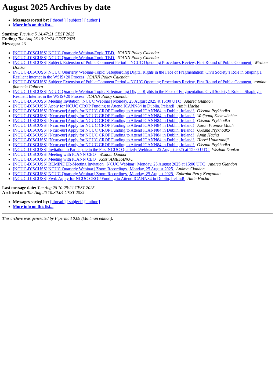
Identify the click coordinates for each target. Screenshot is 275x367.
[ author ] (92, 20)
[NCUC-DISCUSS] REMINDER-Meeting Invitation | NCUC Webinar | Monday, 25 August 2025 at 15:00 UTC (109, 164)
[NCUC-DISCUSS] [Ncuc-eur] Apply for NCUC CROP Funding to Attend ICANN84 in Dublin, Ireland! (104, 111)
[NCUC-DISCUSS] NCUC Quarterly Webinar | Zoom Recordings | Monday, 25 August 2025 (93, 169)
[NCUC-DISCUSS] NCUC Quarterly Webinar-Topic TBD (64, 53)
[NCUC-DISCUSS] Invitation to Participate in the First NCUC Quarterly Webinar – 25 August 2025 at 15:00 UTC (111, 149)
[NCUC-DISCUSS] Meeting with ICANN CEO (55, 154)
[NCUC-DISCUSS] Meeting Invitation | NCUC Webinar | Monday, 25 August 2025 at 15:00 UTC (97, 101)
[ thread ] (58, 20)
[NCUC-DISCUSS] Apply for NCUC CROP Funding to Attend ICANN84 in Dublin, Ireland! (94, 106)
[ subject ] (75, 20)
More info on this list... (33, 25)
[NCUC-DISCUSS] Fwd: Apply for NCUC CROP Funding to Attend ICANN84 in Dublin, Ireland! (99, 178)
